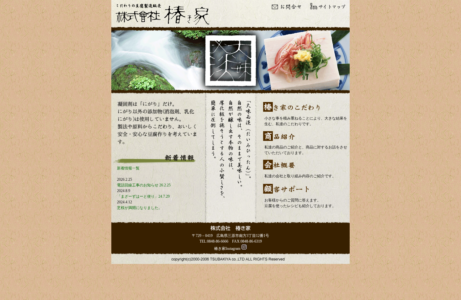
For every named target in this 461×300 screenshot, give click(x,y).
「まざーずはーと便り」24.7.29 (143, 196)
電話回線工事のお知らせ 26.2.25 (144, 185)
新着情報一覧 (128, 168)
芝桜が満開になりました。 (139, 208)
